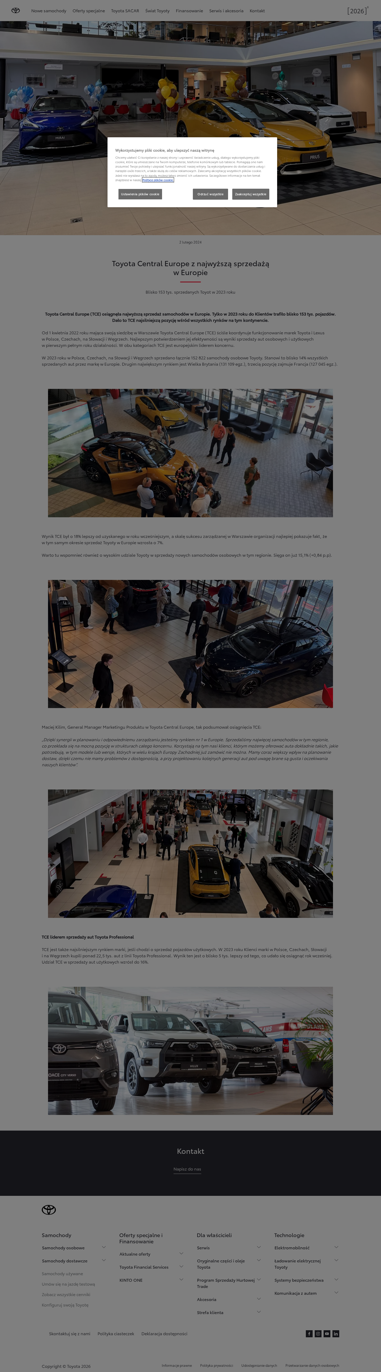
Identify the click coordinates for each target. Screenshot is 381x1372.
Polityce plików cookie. (158, 180)
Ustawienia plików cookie (140, 194)
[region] (192, 172)
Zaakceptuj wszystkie (250, 194)
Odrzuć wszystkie (210, 194)
